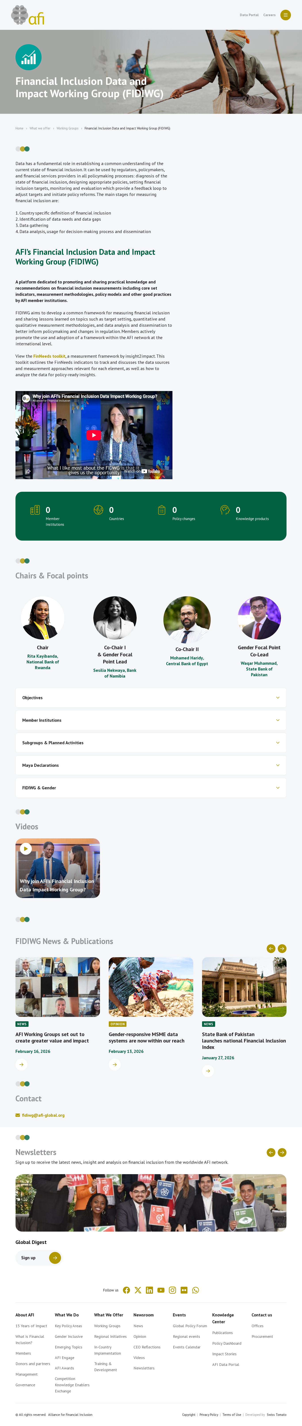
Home (19, 128)
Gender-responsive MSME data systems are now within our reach (146, 1037)
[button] (151, 698)
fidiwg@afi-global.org (43, 1115)
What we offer (40, 128)
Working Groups (67, 128)
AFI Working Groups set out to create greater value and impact (52, 1037)
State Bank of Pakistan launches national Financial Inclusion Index (244, 1040)
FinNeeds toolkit (49, 356)
